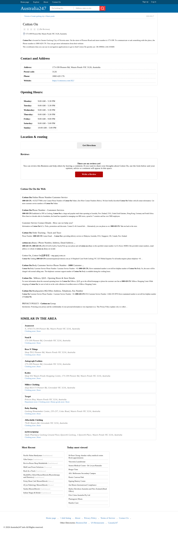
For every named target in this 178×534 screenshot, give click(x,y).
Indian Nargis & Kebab (37, 493)
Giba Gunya (33, 459)
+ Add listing (65, 518)
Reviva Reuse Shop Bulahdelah (40, 463)
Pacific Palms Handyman (37, 455)
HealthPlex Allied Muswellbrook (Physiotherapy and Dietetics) (41, 476)
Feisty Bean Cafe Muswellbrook (38, 481)
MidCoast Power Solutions (37, 467)
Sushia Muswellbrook (36, 489)
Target (28, 396)
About (45, 2)
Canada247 (113, 523)
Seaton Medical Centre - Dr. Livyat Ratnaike (85, 466)
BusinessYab (81, 523)
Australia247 (33, 8)
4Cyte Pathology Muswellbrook (38, 485)
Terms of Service (108, 518)
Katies (28, 373)
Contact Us (56, 2)
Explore (36, 2)
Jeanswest (29, 326)
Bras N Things (31, 349)
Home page (25, 2)
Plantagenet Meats (75, 499)
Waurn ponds (50, 16)
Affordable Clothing (34, 420)
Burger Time (73, 469)
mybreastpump (32, 432)
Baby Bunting (31, 408)
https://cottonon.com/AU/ (63, 80)
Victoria (26, 16)
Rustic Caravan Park (76, 477)
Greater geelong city (37, 16)
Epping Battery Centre (77, 481)
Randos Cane (74, 503)
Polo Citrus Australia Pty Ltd (79, 495)
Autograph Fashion (33, 361)
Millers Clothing (32, 385)
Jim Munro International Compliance (83, 485)
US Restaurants (97, 523)
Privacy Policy (90, 518)
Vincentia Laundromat (77, 462)
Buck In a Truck (34, 471)
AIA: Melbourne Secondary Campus (82, 473)
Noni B (28, 337)
